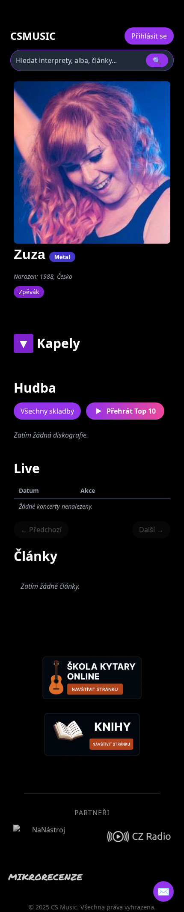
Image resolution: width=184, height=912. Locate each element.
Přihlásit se (149, 36)
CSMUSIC (33, 36)
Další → (151, 529)
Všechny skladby (47, 411)
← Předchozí (41, 529)
